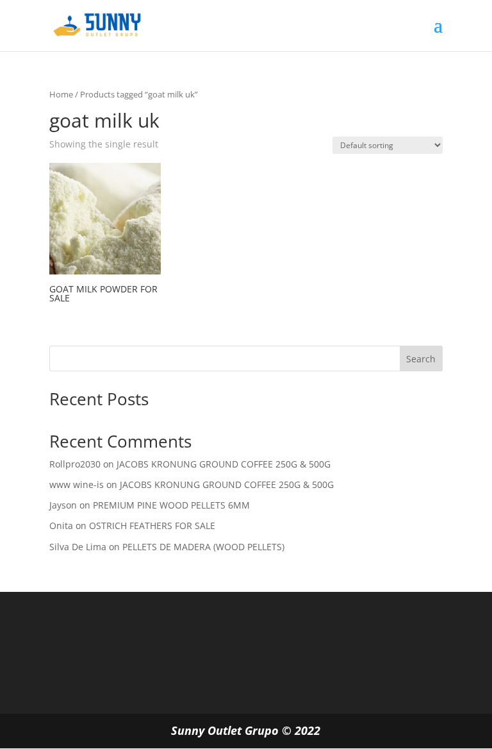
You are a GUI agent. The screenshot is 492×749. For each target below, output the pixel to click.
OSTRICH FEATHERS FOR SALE (152, 525)
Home (61, 94)
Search (421, 359)
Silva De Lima (77, 547)
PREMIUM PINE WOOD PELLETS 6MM (171, 505)
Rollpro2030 (75, 464)
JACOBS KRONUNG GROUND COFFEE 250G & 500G (224, 464)
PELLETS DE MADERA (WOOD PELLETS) (203, 547)
